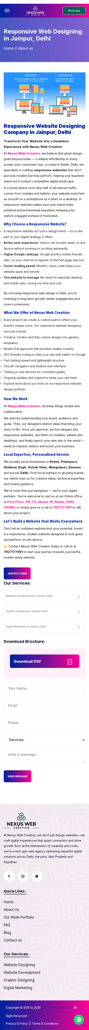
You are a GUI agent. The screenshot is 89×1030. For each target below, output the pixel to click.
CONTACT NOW (17, 573)
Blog (7, 933)
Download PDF (27, 661)
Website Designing (19, 965)
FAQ (7, 925)
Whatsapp (74, 10)
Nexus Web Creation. (57, 1007)
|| (30, 1023)
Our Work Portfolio (19, 917)
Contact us (13, 940)
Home (8, 48)
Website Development (22, 972)
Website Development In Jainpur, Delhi (29, 595)
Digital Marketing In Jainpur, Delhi (26, 626)
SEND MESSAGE (17, 776)
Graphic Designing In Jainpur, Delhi (27, 611)
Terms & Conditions (45, 1023)
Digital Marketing (18, 988)
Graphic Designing (19, 980)
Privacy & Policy (17, 1023)
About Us (11, 910)
